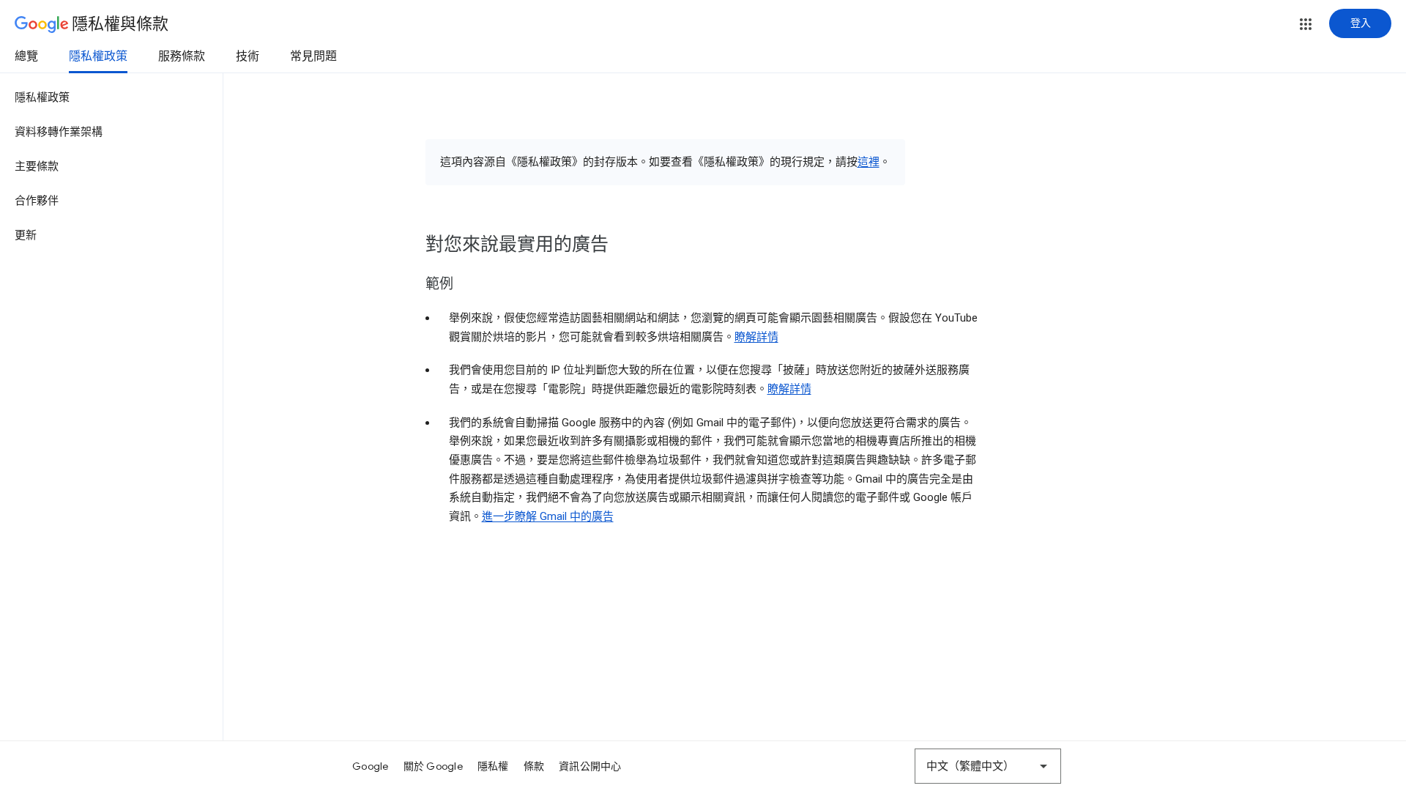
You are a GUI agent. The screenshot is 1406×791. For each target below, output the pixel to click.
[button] (1305, 24)
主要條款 (37, 166)
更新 (26, 235)
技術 (247, 56)
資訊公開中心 (590, 766)
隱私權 (493, 766)
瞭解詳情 (756, 336)
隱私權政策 (98, 56)
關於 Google (433, 766)
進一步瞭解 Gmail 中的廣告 (548, 516)
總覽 (26, 56)
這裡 (868, 161)
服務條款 (181, 56)
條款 (534, 766)
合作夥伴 (37, 200)
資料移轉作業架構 (59, 131)
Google (370, 766)
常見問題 (313, 56)
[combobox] (988, 766)
